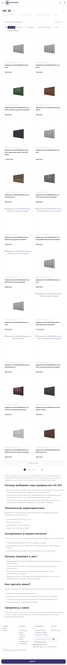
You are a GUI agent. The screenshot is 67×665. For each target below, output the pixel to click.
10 (42, 469)
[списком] (59, 22)
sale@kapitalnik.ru (41, 644)
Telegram (4, 653)
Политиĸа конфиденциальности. (18, 664)
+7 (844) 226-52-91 (40, 642)
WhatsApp (9, 653)
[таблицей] (61, 22)
